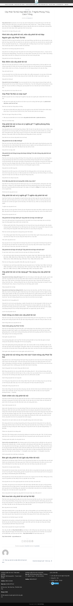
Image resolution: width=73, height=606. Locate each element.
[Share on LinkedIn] (32, 541)
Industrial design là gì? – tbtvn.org (41, 561)
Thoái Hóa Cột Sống (19, 4)
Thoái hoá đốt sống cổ (31, 4)
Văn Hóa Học (11, 587)
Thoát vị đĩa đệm (9, 4)
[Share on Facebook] (22, 541)
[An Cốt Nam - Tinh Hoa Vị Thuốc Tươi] (36, 1)
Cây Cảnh (27, 9)
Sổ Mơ (2, 595)
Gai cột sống (52, 4)
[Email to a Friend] (27, 541)
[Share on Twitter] (25, 541)
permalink (37, 545)
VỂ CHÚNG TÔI (59, 4)
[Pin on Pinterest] (30, 541)
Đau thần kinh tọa (43, 4)
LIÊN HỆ (66, 4)
